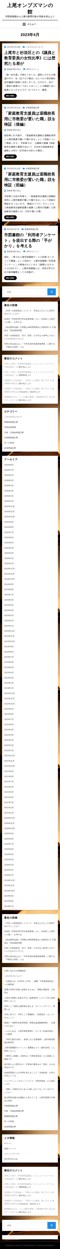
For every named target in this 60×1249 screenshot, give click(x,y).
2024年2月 (9, 620)
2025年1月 (9, 563)
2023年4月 (9, 672)
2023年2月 (9, 683)
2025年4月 (9, 548)
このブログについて (34, 47)
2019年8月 (9, 901)
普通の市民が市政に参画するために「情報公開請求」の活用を (29, 991)
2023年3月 (9, 678)
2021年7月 (9, 781)
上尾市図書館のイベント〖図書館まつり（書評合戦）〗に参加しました (29, 1049)
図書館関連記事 (31, 229)
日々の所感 (9, 443)
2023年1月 (9, 688)
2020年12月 (9, 818)
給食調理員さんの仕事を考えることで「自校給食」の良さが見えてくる (29, 1074)
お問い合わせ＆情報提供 (15, 971)
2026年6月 (9, 475)
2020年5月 (9, 854)
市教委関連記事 (32, 108)
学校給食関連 (10, 427)
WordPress (50, 1245)
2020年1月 (9, 875)
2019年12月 (9, 880)
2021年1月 (9, 813)
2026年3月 (9, 491)
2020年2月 (9, 870)
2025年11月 (9, 511)
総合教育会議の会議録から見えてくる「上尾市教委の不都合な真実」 (29, 1099)
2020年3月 (9, 865)
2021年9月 (9, 771)
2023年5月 (9, 667)
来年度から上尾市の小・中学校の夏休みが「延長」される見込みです (29, 1065)
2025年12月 (9, 506)
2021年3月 (9, 802)
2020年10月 (9, 828)
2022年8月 (9, 714)
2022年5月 (9, 729)
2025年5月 (9, 542)
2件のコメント (32, 69)
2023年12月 (9, 631)
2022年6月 (9, 724)
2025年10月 (9, 517)
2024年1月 (9, 626)
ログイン (8, 1143)
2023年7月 (9, 657)
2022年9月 (9, 709)
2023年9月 (9, 646)
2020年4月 (9, 859)
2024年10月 (9, 579)
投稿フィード (10, 1148)
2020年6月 (9, 849)
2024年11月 (9, 574)
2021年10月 (9, 766)
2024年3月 (9, 615)
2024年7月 (9, 594)
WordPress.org (10, 1159)
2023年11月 (9, 636)
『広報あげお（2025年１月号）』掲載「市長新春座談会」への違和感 (30, 982)
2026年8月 (9, 465)
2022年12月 (9, 693)
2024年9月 (9, 584)
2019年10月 (9, 891)
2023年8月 (9, 652)
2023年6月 (9, 662)
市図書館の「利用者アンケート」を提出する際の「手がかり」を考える (30, 240)
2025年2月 (9, 558)
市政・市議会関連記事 (14, 432)
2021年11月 (9, 761)
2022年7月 (9, 719)
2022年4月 (9, 735)
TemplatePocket (29, 1245)
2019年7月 (9, 906)
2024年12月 (9, 568)
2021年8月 (9, 776)
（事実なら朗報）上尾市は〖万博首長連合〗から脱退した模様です (29, 1057)
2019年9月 (9, 896)
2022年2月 (9, 745)
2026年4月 (9, 485)
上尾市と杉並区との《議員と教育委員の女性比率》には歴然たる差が (30, 58)
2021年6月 (9, 787)
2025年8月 (9, 527)
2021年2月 (9, 807)
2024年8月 (9, 589)
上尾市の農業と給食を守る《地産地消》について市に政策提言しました (29, 999)
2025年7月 (9, 532)
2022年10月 (9, 704)
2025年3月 (9, 553)
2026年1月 (9, 501)
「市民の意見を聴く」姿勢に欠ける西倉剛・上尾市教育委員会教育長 (29, 1041)
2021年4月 (9, 797)
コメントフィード (12, 1154)
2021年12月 (9, 755)
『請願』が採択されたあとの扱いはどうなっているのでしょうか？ (29, 1090)
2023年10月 (9, 641)
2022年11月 (9, 698)
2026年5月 (9, 480)
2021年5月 (9, 792)
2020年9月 (9, 833)
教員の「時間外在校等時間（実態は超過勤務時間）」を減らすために (29, 1024)
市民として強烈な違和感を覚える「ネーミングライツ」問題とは (29, 1007)
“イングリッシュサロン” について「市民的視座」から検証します (29, 1082)
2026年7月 (9, 470)
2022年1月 (9, 750)
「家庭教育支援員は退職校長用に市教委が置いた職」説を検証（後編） (30, 118)
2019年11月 (9, 885)
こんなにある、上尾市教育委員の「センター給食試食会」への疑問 (29, 1032)
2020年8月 (9, 839)
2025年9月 (9, 522)
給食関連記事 (10, 448)
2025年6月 (9, 537)
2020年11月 (9, 823)
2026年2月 (9, 496)
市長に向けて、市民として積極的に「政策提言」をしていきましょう (29, 1016)
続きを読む (10, 96)
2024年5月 (9, 605)
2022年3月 (9, 740)
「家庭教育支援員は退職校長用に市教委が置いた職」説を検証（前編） (30, 179)
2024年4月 (9, 610)
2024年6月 (9, 600)
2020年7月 (9, 844)
